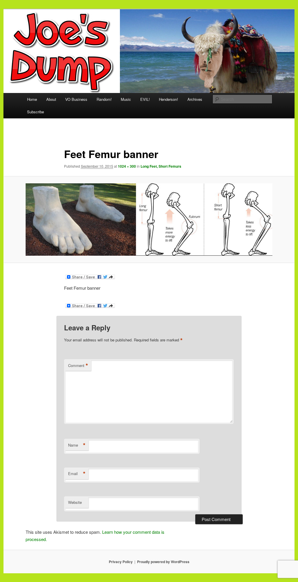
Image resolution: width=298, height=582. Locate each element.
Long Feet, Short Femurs (161, 166)
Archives (194, 99)
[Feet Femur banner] (149, 219)
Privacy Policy (121, 561)
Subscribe (35, 111)
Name (77, 445)
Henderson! (168, 99)
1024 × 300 (127, 166)
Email (77, 473)
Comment (78, 365)
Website (75, 502)
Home (32, 99)
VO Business (76, 99)
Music (126, 99)
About (51, 99)
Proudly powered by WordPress (163, 561)
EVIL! (145, 99)
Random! (104, 99)
